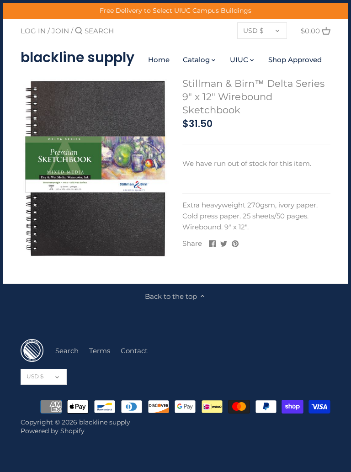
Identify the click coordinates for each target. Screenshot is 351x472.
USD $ (253, 30)
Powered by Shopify (53, 431)
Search (67, 350)
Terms (99, 350)
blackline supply (77, 57)
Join (60, 31)
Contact (134, 350)
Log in (33, 31)
